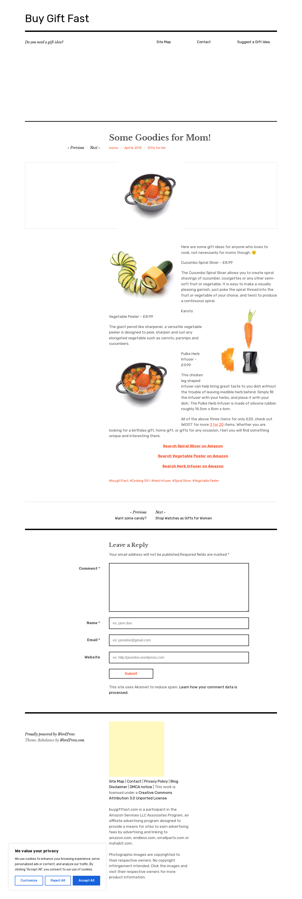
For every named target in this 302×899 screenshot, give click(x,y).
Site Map (164, 42)
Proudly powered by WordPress (50, 734)
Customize (29, 880)
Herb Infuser (162, 481)
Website (92, 657)
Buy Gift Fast (57, 18)
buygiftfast (119, 481)
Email (93, 640)
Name (93, 623)
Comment (89, 568)
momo (113, 148)
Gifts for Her (157, 148)
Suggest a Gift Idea (253, 42)
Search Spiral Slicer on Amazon (193, 446)
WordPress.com (72, 740)
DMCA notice (141, 787)
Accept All (86, 880)
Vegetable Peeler (207, 481)
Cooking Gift (141, 481)
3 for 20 (217, 424)
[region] (57, 867)
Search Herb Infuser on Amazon (193, 466)
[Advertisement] (151, 89)
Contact (204, 42)
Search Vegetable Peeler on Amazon (193, 456)
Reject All (58, 880)
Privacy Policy (156, 781)
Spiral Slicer (182, 481)
